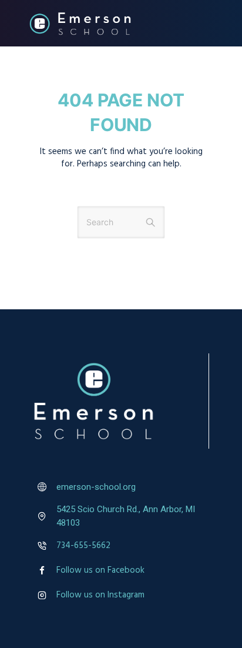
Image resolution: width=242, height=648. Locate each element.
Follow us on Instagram (100, 595)
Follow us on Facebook (100, 570)
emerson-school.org (96, 487)
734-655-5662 (83, 546)
